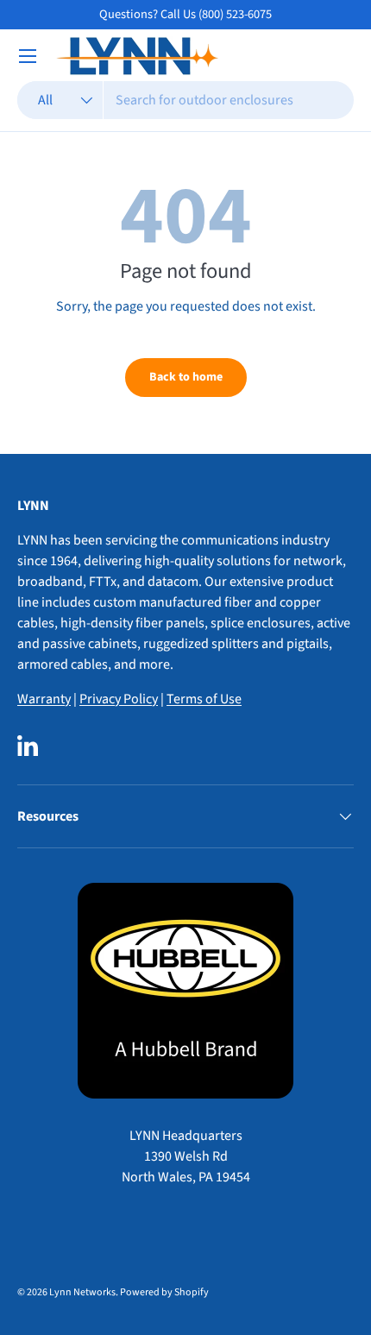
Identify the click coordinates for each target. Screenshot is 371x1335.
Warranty (44, 699)
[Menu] (28, 56)
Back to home (186, 377)
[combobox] (185, 100)
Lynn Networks (82, 1292)
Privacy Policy (118, 699)
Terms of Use (204, 699)
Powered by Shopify (164, 1292)
